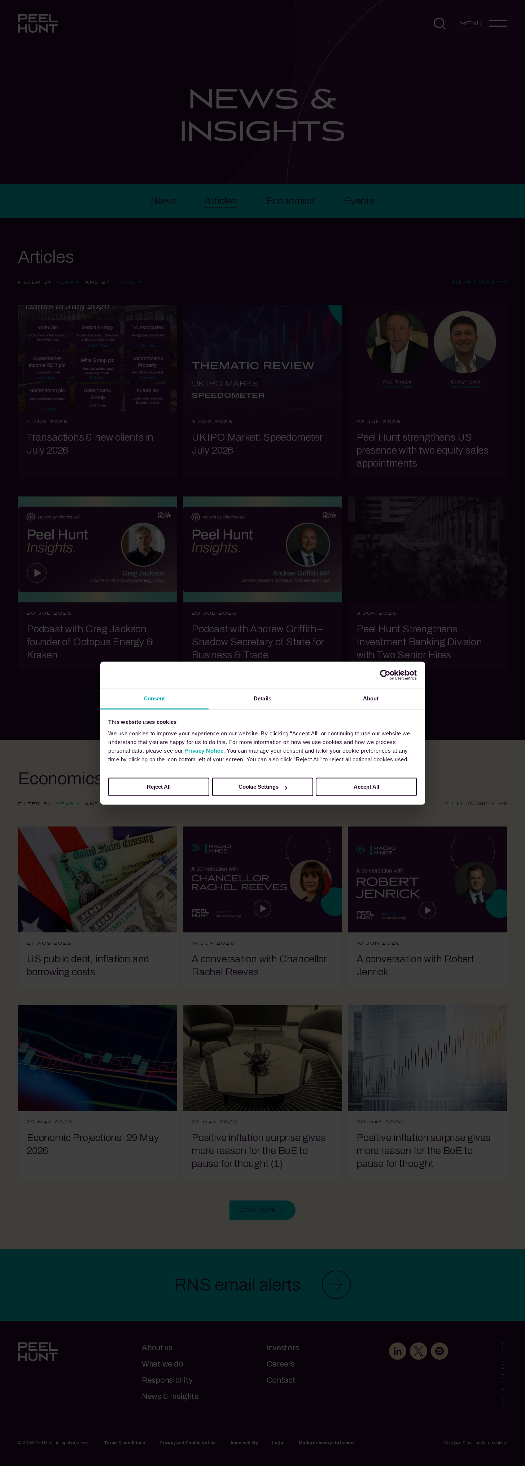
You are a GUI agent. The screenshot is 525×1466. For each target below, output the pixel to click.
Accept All (366, 787)
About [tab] (371, 698)
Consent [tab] (154, 698)
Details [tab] (262, 698)
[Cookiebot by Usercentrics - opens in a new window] (385, 674)
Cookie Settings (259, 787)
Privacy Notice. (204, 751)
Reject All (159, 787)
